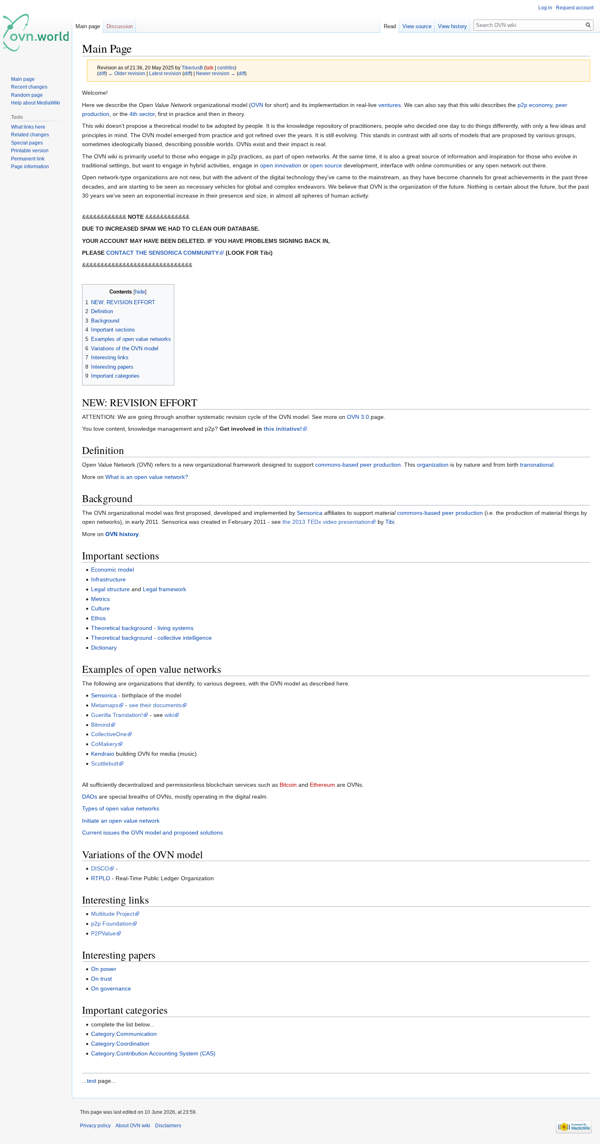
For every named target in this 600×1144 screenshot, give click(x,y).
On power (103, 969)
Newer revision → (216, 73)
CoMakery (104, 744)
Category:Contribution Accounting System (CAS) (153, 1053)
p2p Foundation (111, 923)
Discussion (120, 26)
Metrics (100, 599)
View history (452, 26)
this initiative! (283, 428)
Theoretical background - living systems (142, 628)
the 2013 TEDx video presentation (326, 522)
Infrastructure (108, 579)
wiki (169, 715)
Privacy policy (95, 1125)
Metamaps (104, 705)
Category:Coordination (120, 1043)
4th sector (142, 114)
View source (416, 26)
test (91, 1080)
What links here (28, 127)
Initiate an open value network (121, 820)
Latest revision (165, 73)
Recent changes (29, 87)
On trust (101, 978)
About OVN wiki (133, 1125)
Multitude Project (112, 913)
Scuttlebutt (104, 763)
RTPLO (100, 878)
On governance (111, 988)
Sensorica (309, 513)
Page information (30, 166)
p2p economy (535, 105)
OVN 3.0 (358, 417)
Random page (27, 95)
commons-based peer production (358, 464)
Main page (88, 26)
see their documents (155, 705)
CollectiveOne (109, 734)
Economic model (112, 569)
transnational (536, 464)
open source (326, 165)
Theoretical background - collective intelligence (151, 637)
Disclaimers (168, 1125)
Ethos (98, 618)
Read (390, 26)
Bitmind (100, 724)
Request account (574, 8)
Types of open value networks (120, 808)
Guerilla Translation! (117, 715)
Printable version (30, 151)
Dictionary (104, 647)
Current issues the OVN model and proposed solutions (152, 832)
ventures (389, 105)
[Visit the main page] (36, 32)
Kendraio (102, 753)
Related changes (30, 135)
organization (433, 464)
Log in (545, 8)
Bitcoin (288, 784)
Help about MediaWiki (35, 103)
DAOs (89, 796)
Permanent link (27, 159)
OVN (257, 105)
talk (209, 67)
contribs (226, 67)
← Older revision (126, 73)
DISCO (100, 868)
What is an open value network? (146, 477)
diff (102, 73)
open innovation (280, 165)
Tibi (389, 522)
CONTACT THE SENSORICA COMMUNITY (162, 252)
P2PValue (103, 933)
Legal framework (164, 589)
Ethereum (322, 784)
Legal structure (110, 589)
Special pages (27, 143)
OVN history (122, 534)
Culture (100, 608)
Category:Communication (124, 1033)
